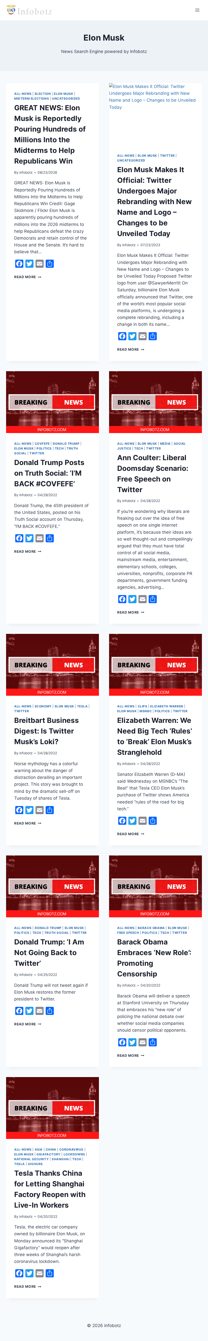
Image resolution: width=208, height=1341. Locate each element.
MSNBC (146, 711)
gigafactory (49, 1154)
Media (165, 443)
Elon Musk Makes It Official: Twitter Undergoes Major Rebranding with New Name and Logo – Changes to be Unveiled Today (154, 201)
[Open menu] (197, 10)
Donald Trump (66, 443)
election (43, 94)
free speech (128, 933)
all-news (23, 94)
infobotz (25, 172)
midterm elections (31, 98)
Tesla (82, 706)
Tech (59, 448)
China (51, 1149)
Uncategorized (66, 98)
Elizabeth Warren (166, 706)
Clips (142, 706)
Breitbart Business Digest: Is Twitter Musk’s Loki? (46, 731)
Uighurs (35, 1164)
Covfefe (42, 443)
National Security (31, 1159)
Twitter (167, 155)
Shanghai (61, 1159)
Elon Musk (63, 94)
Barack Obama (151, 928)
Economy (43, 706)
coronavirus (71, 1149)
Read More (27, 277)
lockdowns (74, 1154)
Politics (44, 448)
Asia (39, 1149)
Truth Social (56, 933)
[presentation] (155, 114)
